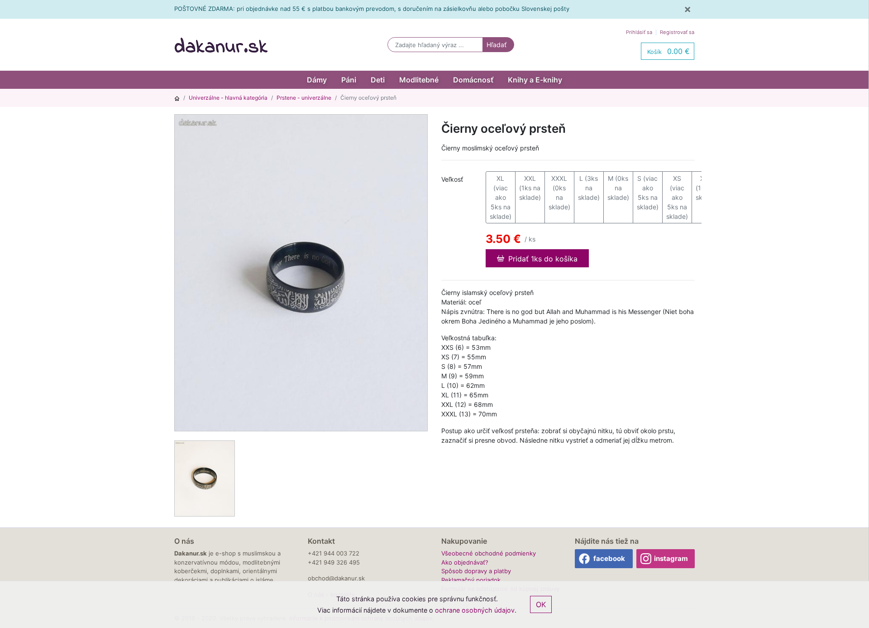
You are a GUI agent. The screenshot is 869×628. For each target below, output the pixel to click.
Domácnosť (473, 79)
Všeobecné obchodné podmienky (488, 553)
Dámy (317, 79)
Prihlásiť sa (639, 32)
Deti (378, 79)
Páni (348, 79)
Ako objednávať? (464, 562)
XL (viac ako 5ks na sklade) (500, 197)
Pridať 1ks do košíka (542, 258)
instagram (671, 558)
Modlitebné (419, 79)
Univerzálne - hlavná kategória (228, 97)
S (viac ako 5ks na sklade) (648, 192)
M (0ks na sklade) (618, 187)
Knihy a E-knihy (535, 79)
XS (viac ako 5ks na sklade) (677, 197)
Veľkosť (452, 179)
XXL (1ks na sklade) (530, 187)
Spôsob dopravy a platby (476, 571)
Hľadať (496, 44)
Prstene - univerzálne (304, 97)
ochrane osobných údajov (475, 610)
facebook (609, 558)
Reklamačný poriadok (471, 580)
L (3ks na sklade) (589, 187)
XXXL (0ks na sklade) (559, 192)
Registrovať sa (677, 32)
